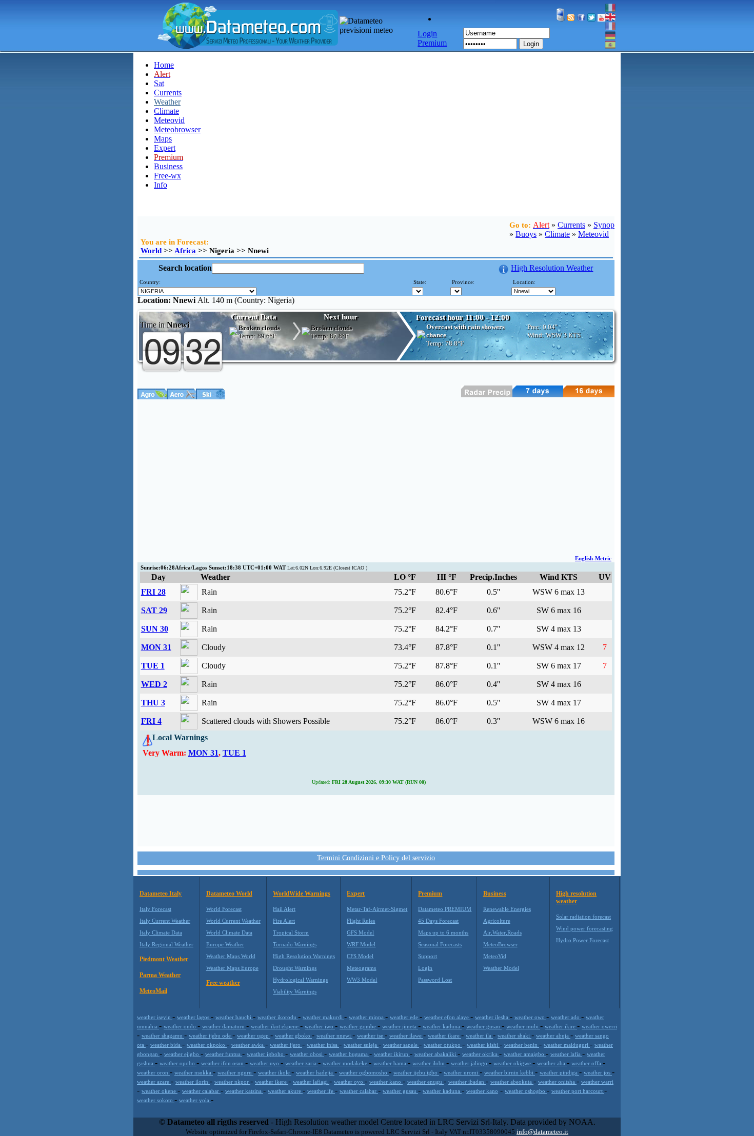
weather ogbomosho (364, 1072)
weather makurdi (323, 1017)
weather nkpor (232, 1082)
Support (427, 956)
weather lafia (566, 1054)
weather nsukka (193, 1072)
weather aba (552, 1063)
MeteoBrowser (500, 944)
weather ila (479, 1035)
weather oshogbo (526, 1091)
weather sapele (401, 1045)
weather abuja (553, 1035)
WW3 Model (362, 980)
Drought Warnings (294, 968)
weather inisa (323, 1045)
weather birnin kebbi (509, 1072)
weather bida (166, 1045)
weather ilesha (492, 1017)
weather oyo (349, 1082)
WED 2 (154, 684)
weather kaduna (442, 1026)
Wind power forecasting (584, 928)
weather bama (390, 1063)
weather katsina (244, 1091)
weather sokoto (155, 1100)
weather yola (195, 1100)
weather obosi (307, 1054)
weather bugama (349, 1054)
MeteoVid (494, 956)
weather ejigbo (182, 1054)
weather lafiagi (311, 1082)
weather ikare (444, 1035)
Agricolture (496, 921)
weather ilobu (429, 1063)
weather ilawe (406, 1035)
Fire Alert (284, 921)
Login (531, 44)
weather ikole (274, 1072)
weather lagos (194, 1017)
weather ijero (286, 1045)
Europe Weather (225, 944)
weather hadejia (315, 1072)
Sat (159, 83)
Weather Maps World (230, 956)
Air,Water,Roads (502, 932)
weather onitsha (557, 1082)
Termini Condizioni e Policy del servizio (376, 858)
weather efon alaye (447, 1017)
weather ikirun (392, 1054)
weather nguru (235, 1072)
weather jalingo (470, 1063)
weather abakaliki (436, 1054)
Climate (166, 111)
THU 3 (153, 702)
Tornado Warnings (294, 944)
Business (168, 166)
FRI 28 (153, 591)
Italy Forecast (155, 909)
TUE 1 (153, 665)
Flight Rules (361, 921)
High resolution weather (576, 897)
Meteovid (169, 120)
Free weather (223, 982)
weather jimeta (400, 1026)
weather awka (248, 1045)
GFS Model (360, 932)
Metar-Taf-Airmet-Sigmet (377, 909)
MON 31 (156, 647)
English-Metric (593, 558)
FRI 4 (151, 721)
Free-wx (167, 175)
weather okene (159, 1091)
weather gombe (359, 1026)
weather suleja (361, 1045)
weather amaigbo (525, 1054)
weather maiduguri (567, 1045)
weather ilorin (192, 1082)
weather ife (321, 1091)
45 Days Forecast (438, 921)
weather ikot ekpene (275, 1026)
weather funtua (223, 1054)
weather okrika (480, 1054)
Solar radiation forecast (583, 917)
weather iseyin (154, 1017)
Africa (186, 251)
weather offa (587, 1063)
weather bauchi (234, 1017)
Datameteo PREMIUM (444, 909)
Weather (167, 101)
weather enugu (425, 1082)
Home (164, 64)
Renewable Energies (507, 909)
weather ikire (561, 1026)
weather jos (598, 1072)
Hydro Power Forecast (582, 940)
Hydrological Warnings (300, 980)
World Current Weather (233, 921)
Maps (163, 138)
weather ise (371, 1035)
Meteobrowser (177, 129)
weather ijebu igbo (416, 1072)
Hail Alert (284, 909)
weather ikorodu (277, 1017)
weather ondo (180, 1026)
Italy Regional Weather (166, 944)
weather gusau (484, 1026)
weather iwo (320, 1026)
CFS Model (360, 956)
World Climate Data (229, 932)
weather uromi (462, 1072)
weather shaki (514, 1035)
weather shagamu (163, 1035)
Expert (164, 148)
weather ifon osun (223, 1063)
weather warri (597, 1082)
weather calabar (201, 1091)
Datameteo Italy (161, 893)
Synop (603, 224)
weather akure (285, 1091)
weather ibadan (467, 1082)
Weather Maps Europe (232, 968)
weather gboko (293, 1035)
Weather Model (501, 968)
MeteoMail (153, 991)
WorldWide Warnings (301, 893)
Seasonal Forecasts (440, 944)
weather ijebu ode (210, 1035)
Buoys (526, 234)
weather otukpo (443, 1045)
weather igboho (266, 1054)
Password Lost (435, 980)
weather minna (367, 1017)
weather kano (386, 1082)
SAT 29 (154, 610)
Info (160, 184)
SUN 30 (154, 628)
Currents (168, 92)
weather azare (154, 1082)
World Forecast (224, 909)
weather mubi (523, 1026)
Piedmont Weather (164, 959)
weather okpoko (207, 1045)
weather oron (153, 1072)
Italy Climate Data (161, 932)
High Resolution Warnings (304, 956)
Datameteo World (229, 893)
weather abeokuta (511, 1082)
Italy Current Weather (165, 921)
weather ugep (253, 1035)
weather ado (566, 1017)
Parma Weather (160, 975)
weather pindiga (559, 1072)
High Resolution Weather (552, 267)
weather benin (521, 1045)
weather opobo (178, 1063)
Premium (430, 893)
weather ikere (271, 1082)
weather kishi (483, 1045)
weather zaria (301, 1063)
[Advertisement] (375, 476)
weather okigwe (512, 1063)
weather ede (405, 1017)
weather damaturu (224, 1026)
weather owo (530, 1017)
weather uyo (265, 1063)
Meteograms (361, 968)
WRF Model (361, 944)
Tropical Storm (291, 932)
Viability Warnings (294, 991)
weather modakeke (346, 1063)
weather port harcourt (577, 1091)
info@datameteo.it (542, 1131)
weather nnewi (334, 1035)
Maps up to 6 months (443, 932)
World (151, 251)
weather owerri (599, 1026)
